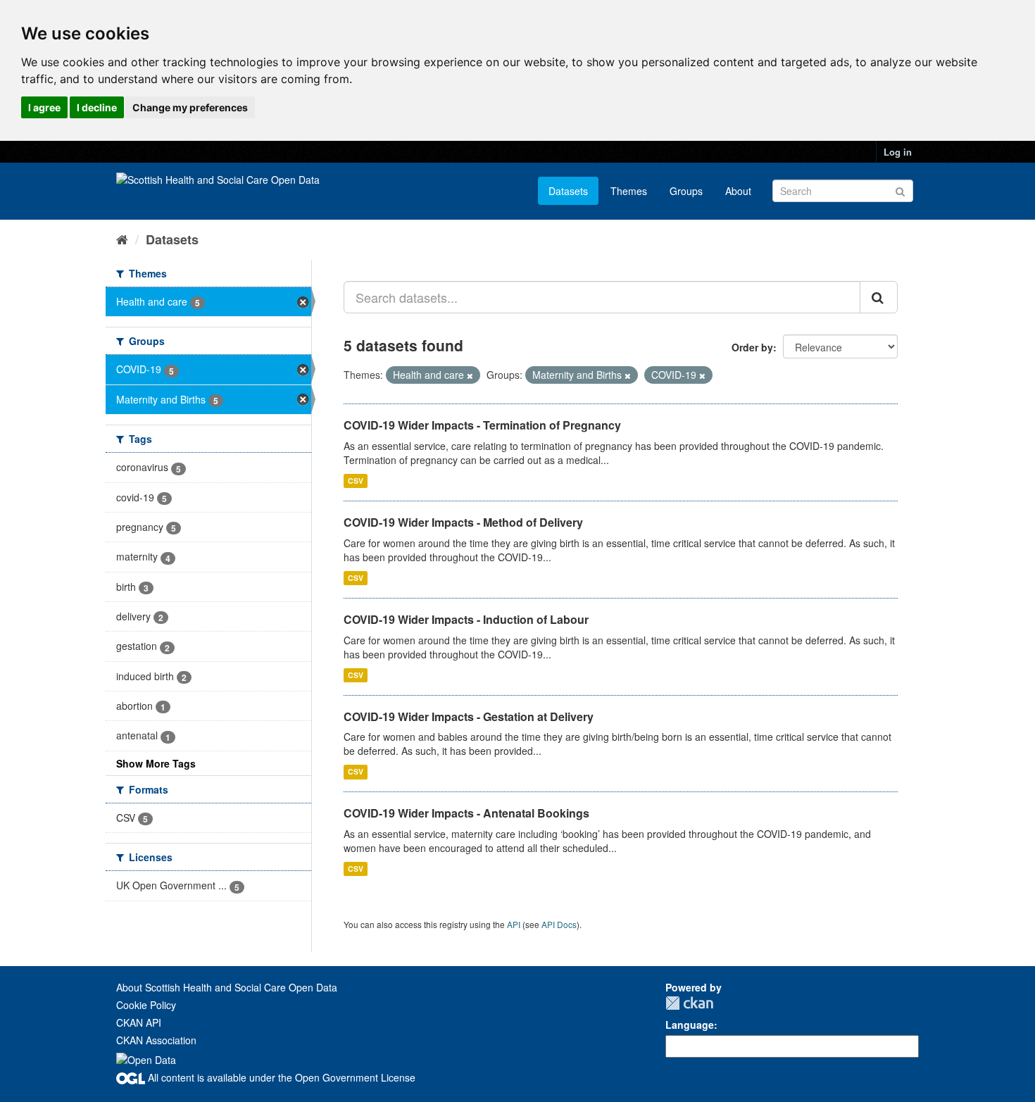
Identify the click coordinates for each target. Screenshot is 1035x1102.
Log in (898, 151)
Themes (628, 191)
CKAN (689, 1003)
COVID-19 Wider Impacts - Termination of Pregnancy (482, 425)
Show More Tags (156, 763)
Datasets (568, 191)
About (738, 191)
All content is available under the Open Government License (280, 1077)
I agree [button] (44, 107)
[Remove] (470, 375)
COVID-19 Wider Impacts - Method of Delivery (463, 522)
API (513, 924)
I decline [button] (97, 107)
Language (689, 1025)
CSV (355, 480)
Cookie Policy (146, 1005)
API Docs (559, 924)
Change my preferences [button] (190, 107)
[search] (879, 297)
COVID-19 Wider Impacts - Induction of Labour (466, 619)
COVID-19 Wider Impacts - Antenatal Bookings (466, 813)
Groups (686, 191)
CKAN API (138, 1022)
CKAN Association (156, 1040)
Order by (752, 347)
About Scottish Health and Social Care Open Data (226, 987)
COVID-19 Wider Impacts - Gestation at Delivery (469, 716)
